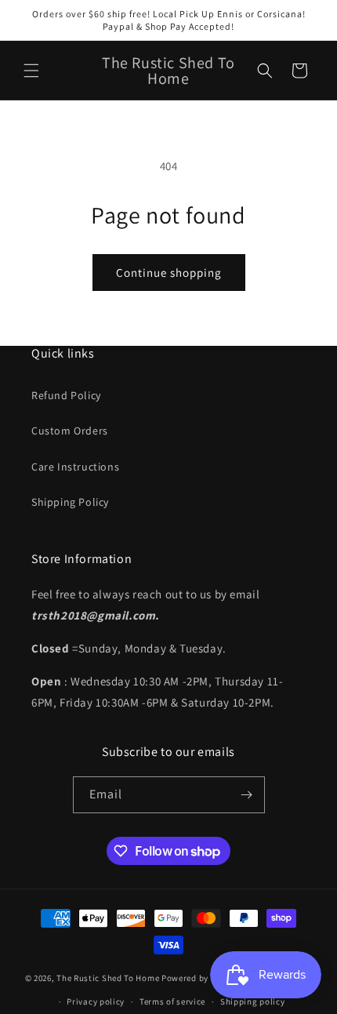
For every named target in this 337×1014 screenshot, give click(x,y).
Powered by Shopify (201, 977)
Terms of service (172, 1001)
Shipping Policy (70, 502)
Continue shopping (169, 272)
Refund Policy (66, 395)
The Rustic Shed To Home (107, 977)
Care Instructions (75, 467)
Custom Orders (69, 430)
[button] (31, 70)
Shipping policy (252, 1001)
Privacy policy (96, 1001)
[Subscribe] (247, 794)
